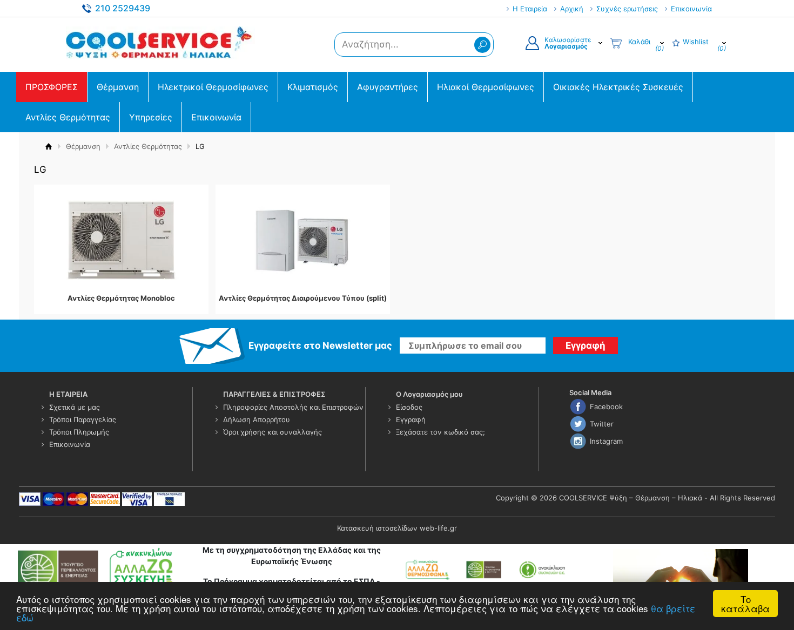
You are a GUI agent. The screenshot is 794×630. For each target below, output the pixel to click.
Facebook (606, 406)
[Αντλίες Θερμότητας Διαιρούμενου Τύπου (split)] (302, 240)
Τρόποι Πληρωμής (79, 432)
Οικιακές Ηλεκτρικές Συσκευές (618, 87)
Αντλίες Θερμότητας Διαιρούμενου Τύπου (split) (303, 298)
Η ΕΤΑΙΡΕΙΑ (68, 394)
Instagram (606, 441)
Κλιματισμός (312, 87)
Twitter (602, 423)
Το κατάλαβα (745, 603)
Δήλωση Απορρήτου (256, 419)
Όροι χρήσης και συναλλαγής (272, 432)
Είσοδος (409, 407)
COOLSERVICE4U (160, 42)
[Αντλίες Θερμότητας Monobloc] (121, 240)
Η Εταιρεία (530, 8)
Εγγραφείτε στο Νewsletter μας (320, 345)
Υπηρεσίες (150, 117)
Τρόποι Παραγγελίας (82, 419)
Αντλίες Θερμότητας (67, 117)
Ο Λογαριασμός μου (429, 394)
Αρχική (571, 8)
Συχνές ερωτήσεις (627, 8)
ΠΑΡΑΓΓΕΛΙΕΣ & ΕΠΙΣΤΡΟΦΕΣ (274, 394)
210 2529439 (122, 8)
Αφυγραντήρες (387, 87)
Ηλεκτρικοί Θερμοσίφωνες (213, 87)
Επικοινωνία (691, 8)
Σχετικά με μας (74, 407)
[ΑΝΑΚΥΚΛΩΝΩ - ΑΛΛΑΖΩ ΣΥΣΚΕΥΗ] (97, 569)
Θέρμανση (118, 87)
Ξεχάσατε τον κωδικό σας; (440, 432)
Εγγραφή (411, 419)
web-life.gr (438, 528)
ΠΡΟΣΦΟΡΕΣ (51, 87)
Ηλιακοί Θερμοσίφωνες (485, 87)
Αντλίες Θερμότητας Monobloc (121, 298)
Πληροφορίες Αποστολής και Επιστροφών (293, 407)
